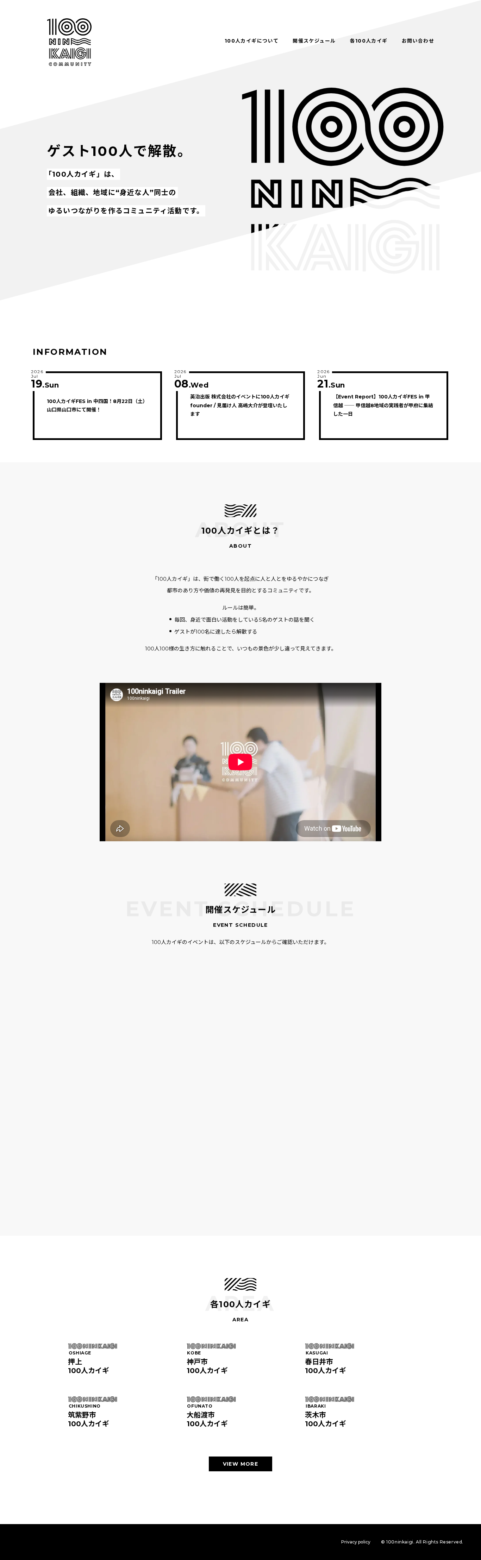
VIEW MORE (240, 1464)
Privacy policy (355, 1542)
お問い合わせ (418, 41)
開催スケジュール (314, 41)
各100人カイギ (368, 41)
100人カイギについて (252, 41)
